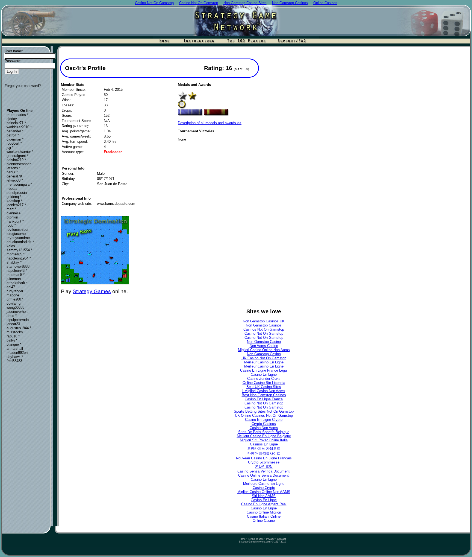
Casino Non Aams (264, 428)
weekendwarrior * (20, 152)
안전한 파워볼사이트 (263, 453)
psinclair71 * (16, 123)
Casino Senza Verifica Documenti (263, 471)
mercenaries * (17, 115)
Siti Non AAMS (264, 496)
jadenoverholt (17, 312)
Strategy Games (92, 291)
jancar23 (13, 324)
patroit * (13, 135)
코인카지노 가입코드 (263, 449)
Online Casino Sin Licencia (264, 383)
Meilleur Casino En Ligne (264, 362)
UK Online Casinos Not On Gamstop (264, 415)
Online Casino (264, 520)
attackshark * (17, 283)
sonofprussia (17, 193)
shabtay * (14, 262)
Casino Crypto (264, 488)
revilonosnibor (17, 230)
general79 (14, 176)
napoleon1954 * (19, 258)
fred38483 (14, 361)
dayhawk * (15, 357)
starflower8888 (18, 266)
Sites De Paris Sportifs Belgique (263, 432)
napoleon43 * (17, 271)
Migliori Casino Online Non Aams (264, 350)
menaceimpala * (19, 184)
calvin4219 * (16, 160)
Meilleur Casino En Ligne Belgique (264, 436)
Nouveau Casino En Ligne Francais (264, 458)
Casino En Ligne (264, 374)
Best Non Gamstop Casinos (264, 395)
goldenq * (14, 197)
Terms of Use (256, 539)
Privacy (270, 539)
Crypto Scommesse (263, 462)
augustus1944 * (19, 328)
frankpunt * (15, 221)
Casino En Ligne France (264, 399)
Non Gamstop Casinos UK (264, 321)
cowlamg (13, 303)
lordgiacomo (16, 234)
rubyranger (15, 291)
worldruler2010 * (19, 127)
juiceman (14, 279)
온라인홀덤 (264, 467)
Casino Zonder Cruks (264, 379)
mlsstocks (15, 332)
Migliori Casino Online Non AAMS (263, 492)
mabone (13, 295)
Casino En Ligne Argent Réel (264, 504)
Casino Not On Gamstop (263, 333)
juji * (10, 147)
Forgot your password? (23, 86)
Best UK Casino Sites (263, 387)
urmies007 (15, 299)
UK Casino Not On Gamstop (263, 358)
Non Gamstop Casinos (264, 325)
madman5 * (16, 275)
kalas (11, 246)
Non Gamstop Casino (264, 342)
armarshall (15, 348)
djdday (12, 119)
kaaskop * (14, 201)
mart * (11, 209)
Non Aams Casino (264, 346)
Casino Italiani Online (264, 516)
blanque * (14, 344)
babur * (12, 172)
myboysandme (18, 238)
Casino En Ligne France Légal (264, 370)
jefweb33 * (15, 180)
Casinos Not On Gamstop (263, 329)
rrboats (12, 188)
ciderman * (15, 139)
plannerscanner (19, 164)
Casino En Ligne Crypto (263, 420)
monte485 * (16, 254)
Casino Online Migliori (264, 512)
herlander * (15, 131)
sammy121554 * (19, 250)
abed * (12, 316)
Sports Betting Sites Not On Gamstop (264, 411)
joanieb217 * (16, 205)
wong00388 (15, 307)
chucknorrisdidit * (20, 242)
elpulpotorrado (18, 320)
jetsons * (13, 168)
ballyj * (12, 340)
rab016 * (13, 336)
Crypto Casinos (264, 424)
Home (242, 539)
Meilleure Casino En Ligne (263, 484)
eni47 (11, 287)
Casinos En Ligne (264, 444)
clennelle (13, 213)
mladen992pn (17, 353)
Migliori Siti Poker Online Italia (264, 440)
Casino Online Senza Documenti (264, 475)
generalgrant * (17, 156)
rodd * (11, 225)
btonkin (12, 217)
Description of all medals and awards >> (209, 123)
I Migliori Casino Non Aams (263, 391)
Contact (281, 539)
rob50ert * (14, 143)
